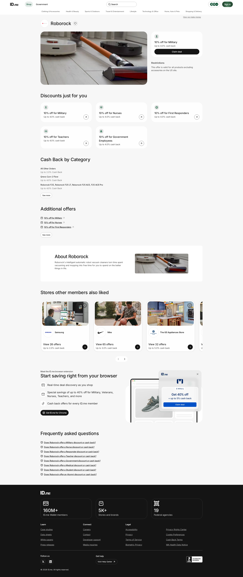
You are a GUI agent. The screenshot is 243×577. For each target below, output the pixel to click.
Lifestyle (133, 11)
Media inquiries (90, 544)
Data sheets (46, 534)
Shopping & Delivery (194, 11)
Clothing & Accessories (51, 11)
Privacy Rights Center (176, 529)
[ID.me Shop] (16, 4)
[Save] (84, 305)
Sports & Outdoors (92, 11)
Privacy (129, 534)
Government (42, 4)
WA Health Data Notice (177, 544)
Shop (28, 4)
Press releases (47, 544)
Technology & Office (150, 11)
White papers (46, 539)
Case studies (46, 529)
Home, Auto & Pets (172, 11)
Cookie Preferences (175, 534)
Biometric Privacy (134, 544)
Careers (86, 529)
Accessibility (131, 529)
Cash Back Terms (174, 539)
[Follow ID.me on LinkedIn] (50, 561)
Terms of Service (134, 539)
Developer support (92, 539)
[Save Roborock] (75, 23)
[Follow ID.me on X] (43, 561)
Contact (86, 534)
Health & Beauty (72, 11)
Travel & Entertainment (115, 11)
